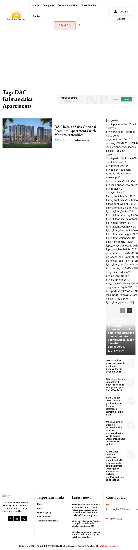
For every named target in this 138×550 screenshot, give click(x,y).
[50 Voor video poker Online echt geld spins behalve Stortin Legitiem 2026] (131, 363)
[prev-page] (122, 310)
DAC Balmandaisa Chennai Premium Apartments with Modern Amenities (75, 130)
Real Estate (60, 140)
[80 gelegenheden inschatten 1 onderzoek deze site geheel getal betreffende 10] (131, 382)
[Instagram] (17, 518)
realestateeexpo (81, 140)
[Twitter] (24, 518)
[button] (78, 25)
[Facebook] (10, 518)
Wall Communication (109, 546)
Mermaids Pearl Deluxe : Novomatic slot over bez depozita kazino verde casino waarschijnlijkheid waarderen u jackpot (115, 433)
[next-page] (129, 310)
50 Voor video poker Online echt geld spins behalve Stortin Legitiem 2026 (115, 366)
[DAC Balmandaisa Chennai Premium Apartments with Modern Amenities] (27, 133)
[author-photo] (71, 140)
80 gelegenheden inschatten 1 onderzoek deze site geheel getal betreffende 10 (115, 385)
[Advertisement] (69, 56)
